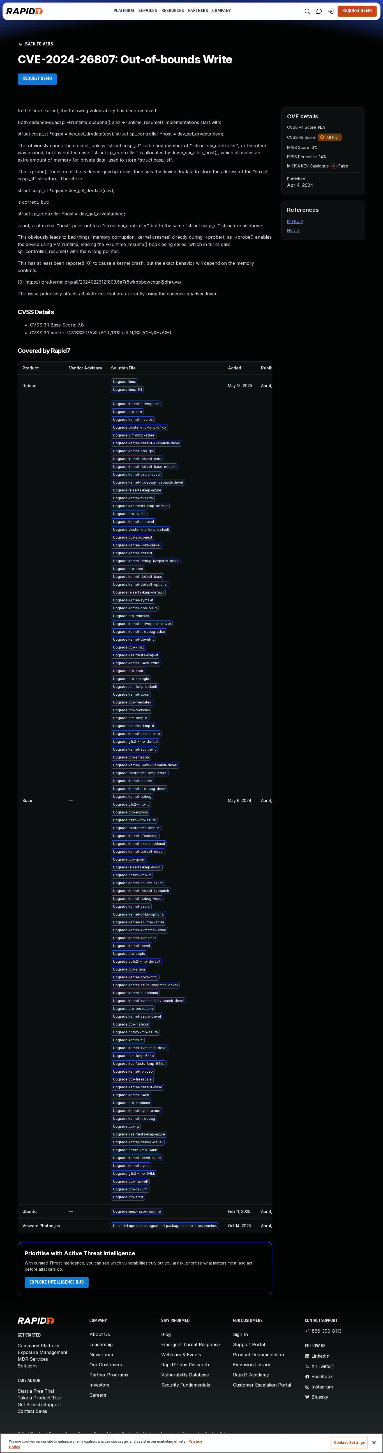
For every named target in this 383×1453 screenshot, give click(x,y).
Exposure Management (42, 1352)
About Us (99, 1334)
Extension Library (251, 1364)
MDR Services (33, 1359)
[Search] (307, 11)
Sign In (240, 1334)
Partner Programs (108, 1375)
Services (148, 11)
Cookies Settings (349, 1442)
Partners (198, 11)
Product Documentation (258, 1354)
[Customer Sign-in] (331, 11)
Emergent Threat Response (190, 1344)
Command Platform (38, 1345)
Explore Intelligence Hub (56, 1282)
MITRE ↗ (295, 221)
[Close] (374, 1442)
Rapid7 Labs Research (185, 1364)
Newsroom (101, 1354)
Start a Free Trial (36, 1391)
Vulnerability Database (185, 1375)
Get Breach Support (39, 1404)
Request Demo (357, 11)
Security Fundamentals (185, 1385)
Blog (166, 1334)
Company (221, 11)
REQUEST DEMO (37, 79)
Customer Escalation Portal (262, 1385)
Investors (99, 1385)
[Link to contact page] (319, 11)
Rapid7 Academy (251, 1375)
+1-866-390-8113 (323, 1331)
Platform (124, 11)
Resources (172, 11)
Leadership (101, 1344)
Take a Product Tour (40, 1398)
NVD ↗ (293, 230)
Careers (97, 1395)
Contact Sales (32, 1411)
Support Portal (249, 1344)
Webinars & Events (181, 1354)
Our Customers (105, 1364)
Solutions (28, 1366)
